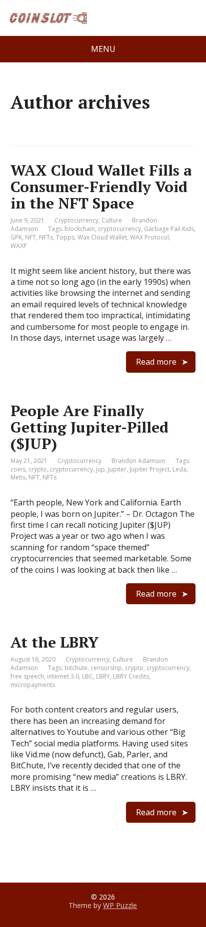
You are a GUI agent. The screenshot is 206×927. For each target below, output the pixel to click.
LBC (87, 676)
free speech (27, 676)
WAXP (18, 245)
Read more (156, 361)
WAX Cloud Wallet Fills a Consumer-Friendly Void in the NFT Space (101, 186)
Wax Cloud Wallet (102, 237)
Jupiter (117, 469)
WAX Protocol (149, 237)
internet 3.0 (63, 676)
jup (100, 469)
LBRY (103, 676)
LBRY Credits (131, 676)
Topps (65, 237)
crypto (37, 469)
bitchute (76, 668)
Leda (179, 469)
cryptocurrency (119, 229)
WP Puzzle (120, 905)
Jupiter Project (150, 469)
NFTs (46, 237)
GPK (16, 237)
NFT (30, 237)
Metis (18, 477)
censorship (106, 668)
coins (18, 469)
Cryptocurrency (76, 220)
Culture (112, 220)
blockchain (79, 229)
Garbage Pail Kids (169, 229)
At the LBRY (54, 642)
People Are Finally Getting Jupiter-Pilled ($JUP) (89, 427)
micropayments (32, 685)
